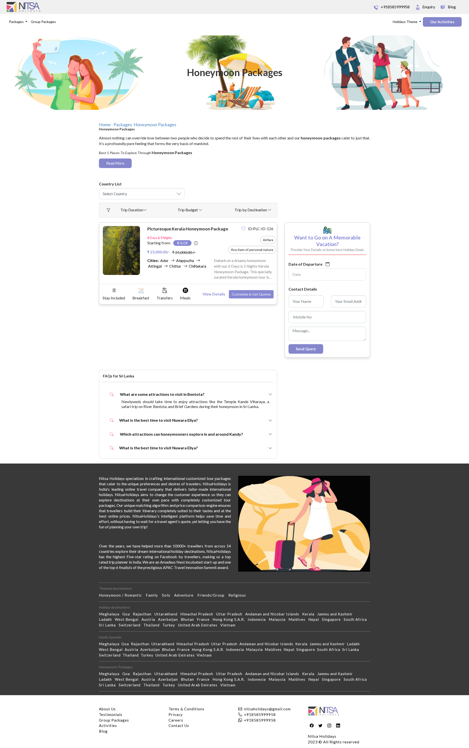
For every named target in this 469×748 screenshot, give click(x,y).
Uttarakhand (167, 614)
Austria (149, 619)
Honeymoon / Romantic (122, 595)
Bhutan (189, 619)
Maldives (298, 619)
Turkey (170, 625)
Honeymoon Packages (155, 124)
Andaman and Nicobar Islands (273, 614)
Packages (16, 22)
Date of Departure (305, 264)
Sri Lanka (109, 625)
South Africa (357, 619)
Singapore (333, 619)
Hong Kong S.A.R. (230, 619)
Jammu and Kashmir (336, 614)
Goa (127, 614)
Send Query (306, 349)
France (205, 619)
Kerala (309, 614)
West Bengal (128, 619)
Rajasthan (143, 614)
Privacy (176, 714)
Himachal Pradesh (198, 614)
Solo (168, 595)
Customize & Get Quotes (251, 294)
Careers (176, 720)
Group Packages (43, 22)
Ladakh (107, 619)
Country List (110, 183)
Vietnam (229, 625)
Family (154, 595)
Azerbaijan (169, 619)
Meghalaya (110, 614)
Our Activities (442, 22)
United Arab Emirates (199, 625)
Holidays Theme (405, 22)
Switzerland (131, 625)
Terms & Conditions (186, 709)
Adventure (185, 595)
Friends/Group (212, 595)
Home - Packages (115, 124)
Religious (239, 595)
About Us (107, 709)
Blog (103, 731)
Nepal (315, 619)
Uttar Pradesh (230, 614)
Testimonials (110, 714)
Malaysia (278, 619)
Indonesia (258, 619)
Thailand (152, 625)
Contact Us (179, 725)
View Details (214, 294)
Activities (108, 725)
